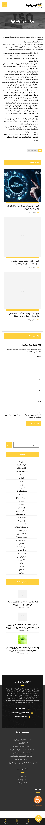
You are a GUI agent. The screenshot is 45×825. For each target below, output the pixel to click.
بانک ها (21, 494)
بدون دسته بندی (21, 497)
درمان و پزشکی (21, 514)
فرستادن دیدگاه (33, 423)
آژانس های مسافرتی (21, 471)
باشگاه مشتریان (21, 491)
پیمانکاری (21, 507)
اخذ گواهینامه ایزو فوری (21, 740)
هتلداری (21, 570)
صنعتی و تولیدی (21, 540)
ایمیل (38, 390)
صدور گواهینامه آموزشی (21, 746)
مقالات (21, 566)
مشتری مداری (21, 560)
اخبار (21, 475)
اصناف (21, 478)
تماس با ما (21, 783)
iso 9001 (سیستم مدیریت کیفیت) (21, 749)
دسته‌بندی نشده (32, 150)
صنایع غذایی (21, 533)
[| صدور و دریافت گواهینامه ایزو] (34, 5)
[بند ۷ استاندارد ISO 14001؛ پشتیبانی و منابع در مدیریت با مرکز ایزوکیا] (22, 594)
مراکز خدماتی (21, 553)
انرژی (21, 481)
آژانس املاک (21, 468)
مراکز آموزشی (21, 550)
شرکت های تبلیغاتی (21, 527)
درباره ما (21, 779)
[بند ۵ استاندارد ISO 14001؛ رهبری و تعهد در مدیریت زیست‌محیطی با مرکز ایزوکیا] (22, 639)
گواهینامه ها (21, 547)
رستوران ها (21, 520)
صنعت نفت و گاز (21, 537)
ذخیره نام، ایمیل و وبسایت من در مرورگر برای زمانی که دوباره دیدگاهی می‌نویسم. (23, 416)
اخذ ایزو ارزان (21, 743)
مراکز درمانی (21, 556)
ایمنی (21, 484)
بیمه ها (21, 501)
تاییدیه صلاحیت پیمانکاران (21, 753)
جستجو (9, 445)
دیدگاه (38, 356)
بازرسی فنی (21, 488)
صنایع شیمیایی (21, 530)
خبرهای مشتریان (21, 511)
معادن (21, 563)
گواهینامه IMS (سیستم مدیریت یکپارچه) (21, 762)
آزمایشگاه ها (21, 465)
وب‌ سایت (38, 401)
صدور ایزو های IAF (21, 759)
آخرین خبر (21, 461)
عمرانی (21, 543)
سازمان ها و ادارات (21, 524)
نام (39, 379)
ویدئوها (21, 573)
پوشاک (21, 504)
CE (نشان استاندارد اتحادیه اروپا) (21, 756)
